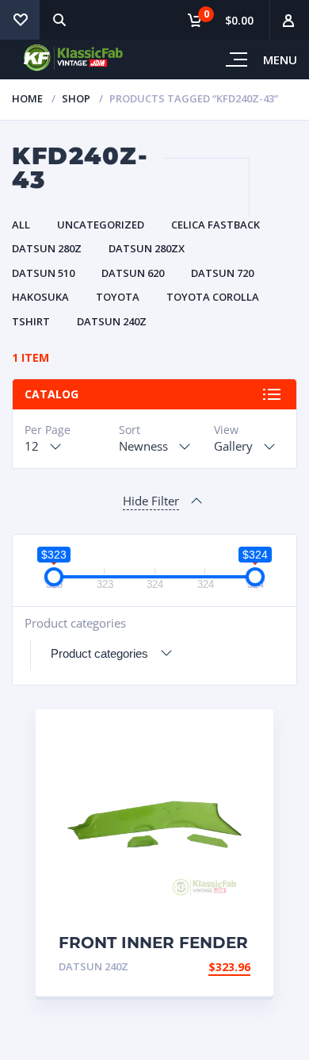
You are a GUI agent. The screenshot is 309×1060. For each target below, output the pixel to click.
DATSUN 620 (132, 273)
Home (27, 98)
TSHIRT (31, 321)
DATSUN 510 (43, 273)
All (21, 224)
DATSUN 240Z (112, 321)
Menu (280, 59)
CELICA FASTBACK (215, 224)
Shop (76, 98)
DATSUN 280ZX (147, 248)
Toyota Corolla (212, 297)
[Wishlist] (20, 20)
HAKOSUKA (40, 297)
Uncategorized (100, 224)
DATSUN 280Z (47, 248)
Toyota (117, 297)
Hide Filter (151, 501)
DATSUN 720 (222, 273)
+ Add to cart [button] (206, 966)
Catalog (51, 393)
